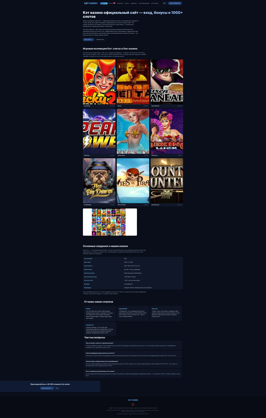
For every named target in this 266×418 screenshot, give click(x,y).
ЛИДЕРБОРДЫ (134, 3)
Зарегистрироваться (47, 388)
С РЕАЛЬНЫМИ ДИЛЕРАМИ (143, 3)
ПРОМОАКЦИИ (104, 3)
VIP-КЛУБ (112, 3)
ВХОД (164, 3)
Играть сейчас (88, 39)
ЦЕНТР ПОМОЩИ (154, 3)
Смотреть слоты (100, 39)
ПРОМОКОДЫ (120, 3)
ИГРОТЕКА (127, 3)
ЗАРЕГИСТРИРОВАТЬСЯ (175, 3)
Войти (57, 388)
